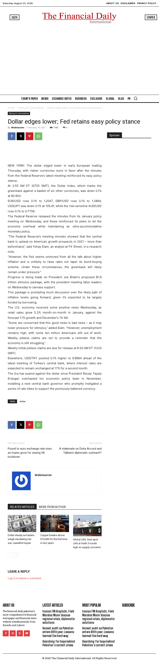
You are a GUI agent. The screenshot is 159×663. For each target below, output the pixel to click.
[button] (135, 98)
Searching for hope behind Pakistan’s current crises (58, 643)
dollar (23, 401)
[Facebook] (12, 136)
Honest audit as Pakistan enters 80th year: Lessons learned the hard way (58, 631)
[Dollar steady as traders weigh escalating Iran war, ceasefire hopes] (22, 523)
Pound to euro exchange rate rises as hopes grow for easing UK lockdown (30, 453)
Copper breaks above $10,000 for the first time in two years (53, 539)
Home (11, 107)
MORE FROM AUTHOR (52, 506)
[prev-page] (10, 555)
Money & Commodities (30, 107)
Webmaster (17, 127)
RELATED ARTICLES (22, 506)
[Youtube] (27, 633)
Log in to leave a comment (24, 578)
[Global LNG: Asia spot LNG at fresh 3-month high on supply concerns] (87, 525)
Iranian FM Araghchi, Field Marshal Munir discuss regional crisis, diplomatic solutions (58, 616)
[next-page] (16, 555)
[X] (20, 136)
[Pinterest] (29, 136)
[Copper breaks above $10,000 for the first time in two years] (54, 523)
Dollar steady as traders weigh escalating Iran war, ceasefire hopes (21, 539)
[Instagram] (13, 633)
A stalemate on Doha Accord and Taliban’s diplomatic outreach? (80, 450)
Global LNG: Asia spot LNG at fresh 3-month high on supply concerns (87, 543)
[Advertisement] (79, 58)
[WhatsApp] (38, 136)
